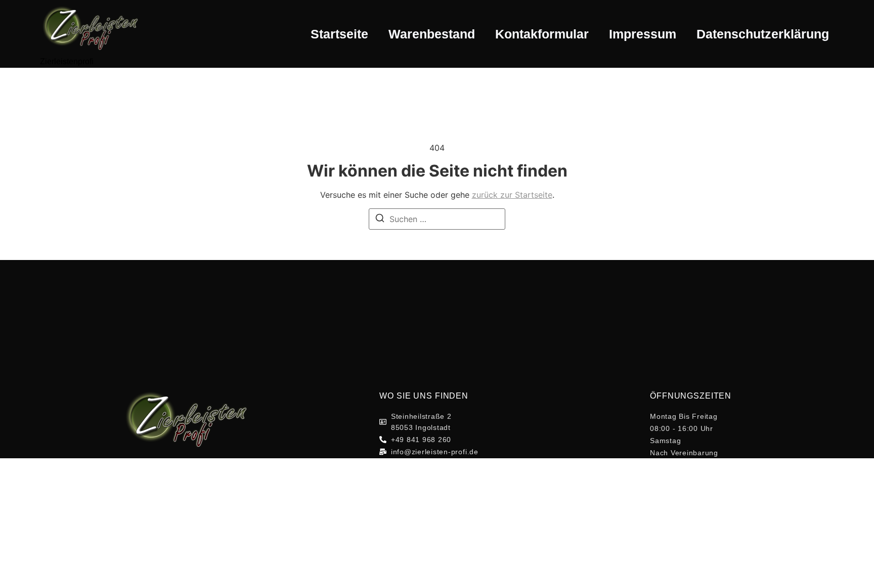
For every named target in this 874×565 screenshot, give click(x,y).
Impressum (642, 34)
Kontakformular (542, 34)
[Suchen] (380, 219)
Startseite (339, 34)
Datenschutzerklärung (762, 34)
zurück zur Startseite (512, 195)
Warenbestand (431, 34)
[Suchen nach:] (437, 219)
